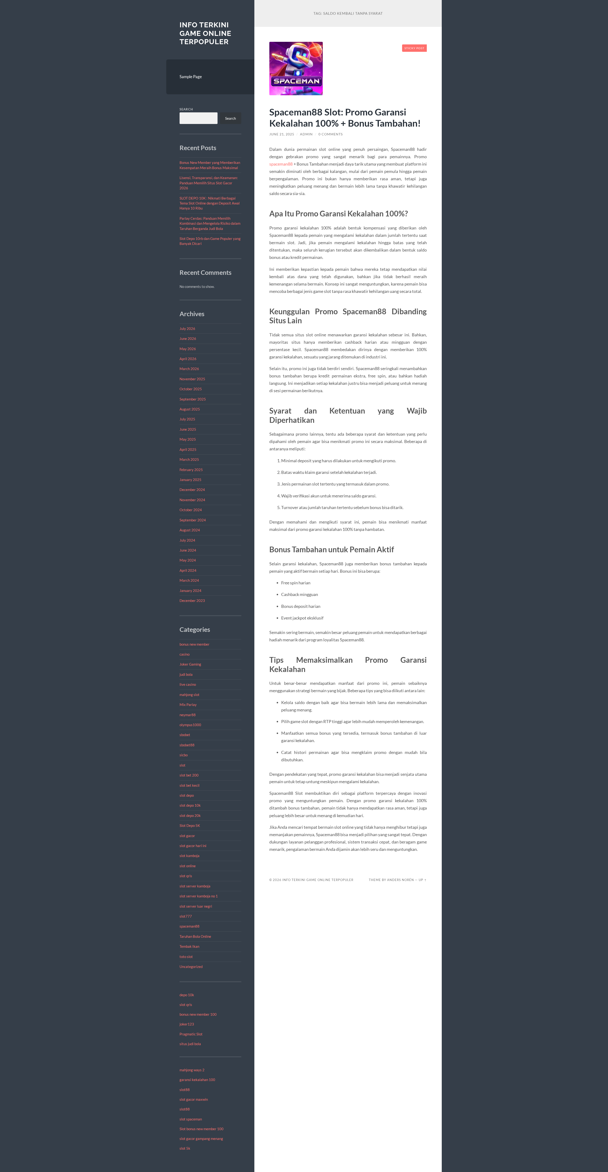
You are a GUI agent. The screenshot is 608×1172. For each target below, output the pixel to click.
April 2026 (188, 359)
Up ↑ (423, 880)
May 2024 (188, 560)
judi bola (186, 674)
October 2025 (191, 389)
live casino (188, 684)
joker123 (187, 1024)
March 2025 (189, 459)
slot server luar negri (196, 906)
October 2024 (191, 510)
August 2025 (190, 409)
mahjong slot (190, 694)
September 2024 (193, 520)
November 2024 (192, 500)
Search (186, 109)
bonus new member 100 (198, 1014)
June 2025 (188, 429)
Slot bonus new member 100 (201, 1129)
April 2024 (188, 570)
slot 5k (185, 1148)
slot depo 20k (190, 815)
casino (185, 654)
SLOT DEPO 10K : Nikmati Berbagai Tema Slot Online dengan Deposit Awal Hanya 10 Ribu (210, 203)
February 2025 (191, 469)
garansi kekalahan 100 (197, 1079)
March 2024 (189, 580)
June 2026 (188, 338)
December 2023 (192, 600)
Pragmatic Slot (191, 1034)
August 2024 (190, 530)
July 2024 (187, 540)
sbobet (185, 735)
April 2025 (188, 449)
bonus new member (194, 644)
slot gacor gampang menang (201, 1138)
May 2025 (188, 439)
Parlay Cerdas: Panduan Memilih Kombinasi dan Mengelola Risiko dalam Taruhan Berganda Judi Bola (210, 223)
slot (182, 765)
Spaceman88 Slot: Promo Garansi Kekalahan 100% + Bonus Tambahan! (345, 117)
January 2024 (190, 590)
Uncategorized (191, 966)
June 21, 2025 (281, 134)
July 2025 (187, 419)
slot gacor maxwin (194, 1099)
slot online (188, 866)
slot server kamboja (195, 886)
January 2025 (190, 479)
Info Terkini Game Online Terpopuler (205, 33)
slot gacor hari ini (193, 845)
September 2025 (193, 399)
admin (306, 134)
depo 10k (187, 995)
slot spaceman (191, 1119)
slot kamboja (190, 855)
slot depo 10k (190, 805)
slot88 (185, 1089)
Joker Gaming (190, 664)
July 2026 (187, 328)
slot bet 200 (189, 775)
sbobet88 (187, 745)
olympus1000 (190, 725)
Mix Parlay (188, 704)
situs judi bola (190, 1044)
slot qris (186, 876)
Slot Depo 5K (190, 825)
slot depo (187, 795)
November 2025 (192, 379)
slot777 (186, 916)
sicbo (184, 755)
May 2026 (188, 349)
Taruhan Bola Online (195, 936)
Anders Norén (400, 880)
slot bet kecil (190, 785)
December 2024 (192, 489)
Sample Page (191, 76)
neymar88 (188, 715)
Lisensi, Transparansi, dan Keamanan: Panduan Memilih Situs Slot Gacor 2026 (209, 183)
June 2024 (188, 550)
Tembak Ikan (189, 946)
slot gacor (187, 836)
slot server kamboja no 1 (199, 896)
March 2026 (189, 369)
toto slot (186, 956)
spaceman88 (190, 926)
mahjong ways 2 (192, 1070)
